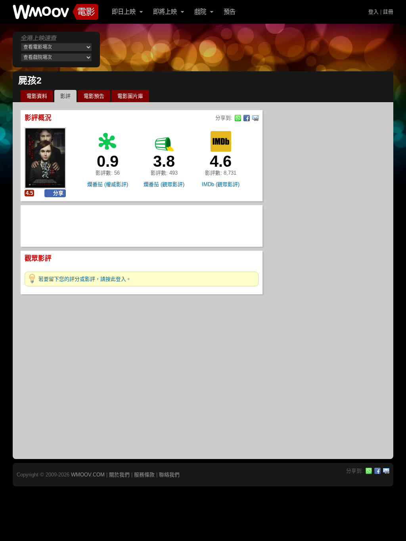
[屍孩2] (45, 158)
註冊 (388, 12)
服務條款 (144, 475)
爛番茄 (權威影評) (107, 184)
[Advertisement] (248, 49)
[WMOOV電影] (55, 12)
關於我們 (119, 475)
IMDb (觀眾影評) (220, 184)
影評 (65, 96)
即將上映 (165, 11)
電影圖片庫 (130, 96)
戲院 (200, 11)
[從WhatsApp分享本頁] (238, 118)
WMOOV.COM (88, 475)
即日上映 (124, 11)
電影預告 (94, 96)
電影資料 (37, 96)
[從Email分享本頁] (255, 118)
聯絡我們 (169, 475)
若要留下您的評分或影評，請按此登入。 (84, 279)
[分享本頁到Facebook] (246, 118)
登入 (373, 12)
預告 (230, 11)
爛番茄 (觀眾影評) (164, 184)
